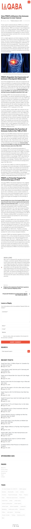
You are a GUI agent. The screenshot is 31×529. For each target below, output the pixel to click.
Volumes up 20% (21, 515)
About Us (3, 467)
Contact (3, 476)
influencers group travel (11, 497)
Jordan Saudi (5, 506)
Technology (17, 512)
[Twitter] (14, 526)
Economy (4, 494)
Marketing (4, 509)
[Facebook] (13, 526)
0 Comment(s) (26, 20)
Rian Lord (8, 258)
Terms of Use (4, 471)
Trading (13, 515)
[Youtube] (18, 526)
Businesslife (10, 491)
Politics (3, 512)
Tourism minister (6, 515)
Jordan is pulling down (7, 503)
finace (20, 494)
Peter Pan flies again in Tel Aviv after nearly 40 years (15, 387)
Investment (22, 497)
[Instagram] (16, 526)
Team (2, 475)
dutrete (22, 491)
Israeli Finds (4, 500)
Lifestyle (4, 20)
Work (3, 518)
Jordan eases (17, 500)
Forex (3, 497)
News (8, 20)
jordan (10, 500)
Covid (17, 491)
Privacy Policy (4, 469)
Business (4, 491)
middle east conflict (13, 509)
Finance (26, 494)
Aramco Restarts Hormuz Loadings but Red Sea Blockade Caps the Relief (14, 415)
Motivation (22, 509)
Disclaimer (3, 473)
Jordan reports (17, 503)
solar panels (10, 512)
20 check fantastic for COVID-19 (9, 489)
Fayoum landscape (12, 494)
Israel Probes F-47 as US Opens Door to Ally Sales (15, 404)
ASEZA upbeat (22, 489)
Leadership (23, 506)
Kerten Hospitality (14, 506)
